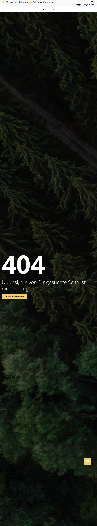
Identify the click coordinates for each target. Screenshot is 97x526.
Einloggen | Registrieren (84, 4)
